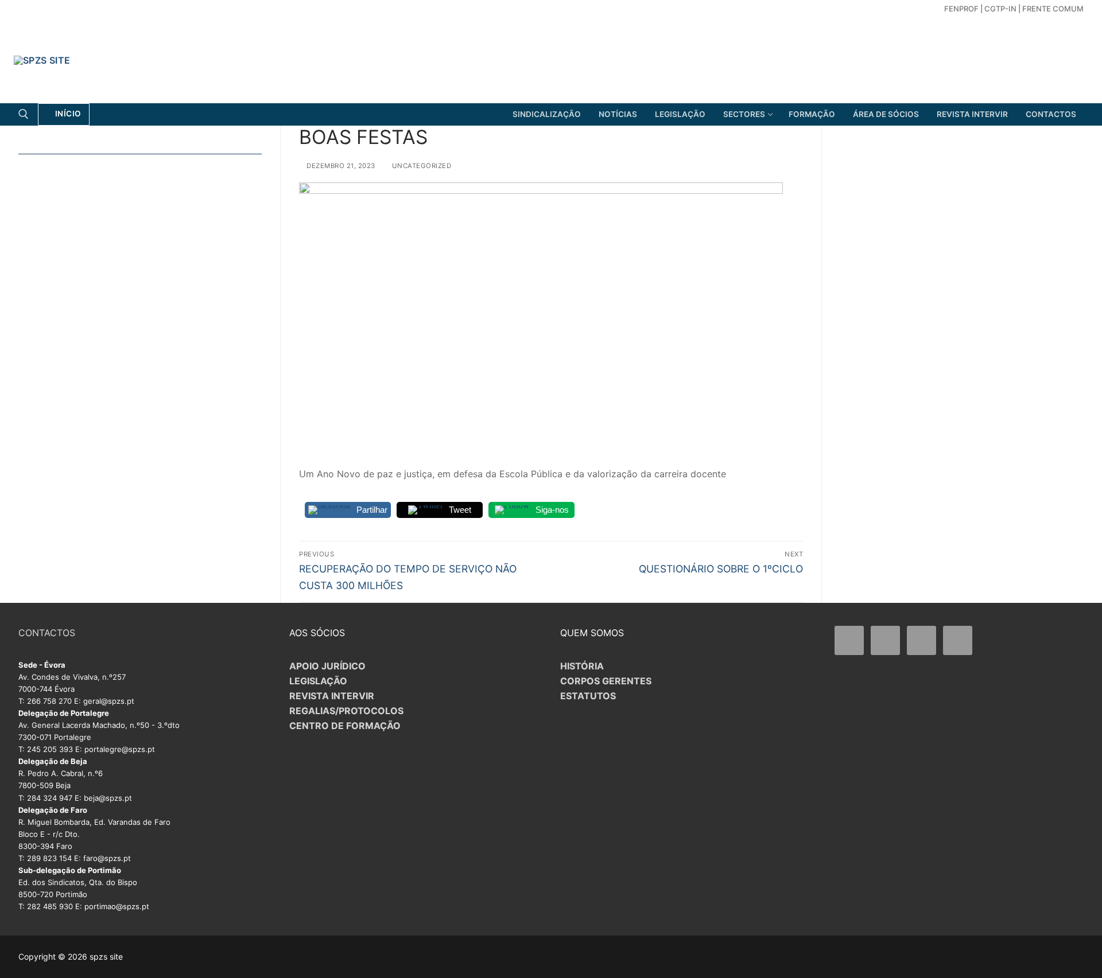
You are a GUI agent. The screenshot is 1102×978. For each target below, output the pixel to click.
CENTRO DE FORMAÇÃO (345, 725)
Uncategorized (420, 166)
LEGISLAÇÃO (318, 681)
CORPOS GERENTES (605, 681)
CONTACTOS (46, 632)
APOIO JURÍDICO (327, 666)
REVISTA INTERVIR (331, 696)
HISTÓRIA (582, 666)
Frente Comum (1053, 8)
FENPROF (961, 8)
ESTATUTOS (588, 696)
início (67, 113)
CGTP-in (1000, 8)
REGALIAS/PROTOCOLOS (346, 710)
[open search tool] (23, 114)
